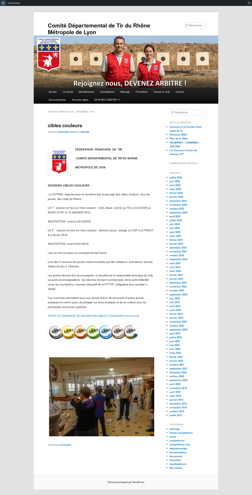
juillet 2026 (176, 177)
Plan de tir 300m (179, 138)
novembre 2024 (178, 251)
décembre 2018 (178, 403)
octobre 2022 (177, 325)
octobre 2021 (177, 364)
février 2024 (176, 275)
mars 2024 (175, 271)
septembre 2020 (178, 380)
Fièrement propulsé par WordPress (126, 482)
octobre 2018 (177, 411)
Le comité (68, 91)
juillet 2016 (176, 415)
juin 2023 (175, 298)
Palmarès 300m (178, 134)
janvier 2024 (176, 278)
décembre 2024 (178, 247)
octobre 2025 (177, 208)
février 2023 (176, 314)
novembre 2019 (178, 388)
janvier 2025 (176, 243)
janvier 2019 (176, 399)
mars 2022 (175, 352)
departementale (178, 448)
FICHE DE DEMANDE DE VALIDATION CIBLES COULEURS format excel (93, 316)
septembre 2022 (178, 329)
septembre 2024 (178, 259)
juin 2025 (175, 224)
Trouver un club (161, 91)
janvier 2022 (176, 360)
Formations (142, 91)
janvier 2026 (176, 196)
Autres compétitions (181, 432)
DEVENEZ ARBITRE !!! (107, 99)
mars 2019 (175, 396)
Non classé (176, 468)
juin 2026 (175, 181)
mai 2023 (175, 302)
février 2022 (176, 357)
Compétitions (107, 91)
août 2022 (175, 333)
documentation (178, 452)
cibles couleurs (65, 125)
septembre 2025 (178, 212)
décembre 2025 (178, 201)
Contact (180, 91)
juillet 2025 (176, 220)
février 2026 (176, 193)
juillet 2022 (176, 337)
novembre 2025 (178, 204)
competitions (177, 440)
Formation (65, 444)
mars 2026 (175, 189)
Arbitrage (125, 91)
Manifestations (86, 91)
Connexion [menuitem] (14, 2)
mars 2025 (175, 236)
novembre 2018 (178, 407)
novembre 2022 (178, 321)
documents (176, 456)
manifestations (178, 464)
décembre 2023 (178, 282)
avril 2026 (175, 185)
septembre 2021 (178, 368)
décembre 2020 (178, 372)
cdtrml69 (84, 131)
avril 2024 (175, 267)
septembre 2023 (178, 294)
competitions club (180, 444)
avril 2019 (175, 392)
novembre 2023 (178, 286)
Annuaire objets (80, 99)
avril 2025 (175, 232)
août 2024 (175, 263)
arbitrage (175, 429)
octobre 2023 (177, 290)
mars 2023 (175, 310)
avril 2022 (175, 349)
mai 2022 (175, 345)
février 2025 (176, 239)
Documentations (57, 99)
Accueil (53, 91)
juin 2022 (175, 341)
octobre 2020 (177, 376)
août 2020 (175, 384)
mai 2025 (175, 228)
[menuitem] (3, 3)
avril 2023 (175, 306)
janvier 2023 (176, 317)
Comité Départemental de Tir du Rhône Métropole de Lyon (99, 28)
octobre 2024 (177, 255)
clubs (173, 436)
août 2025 (175, 216)
